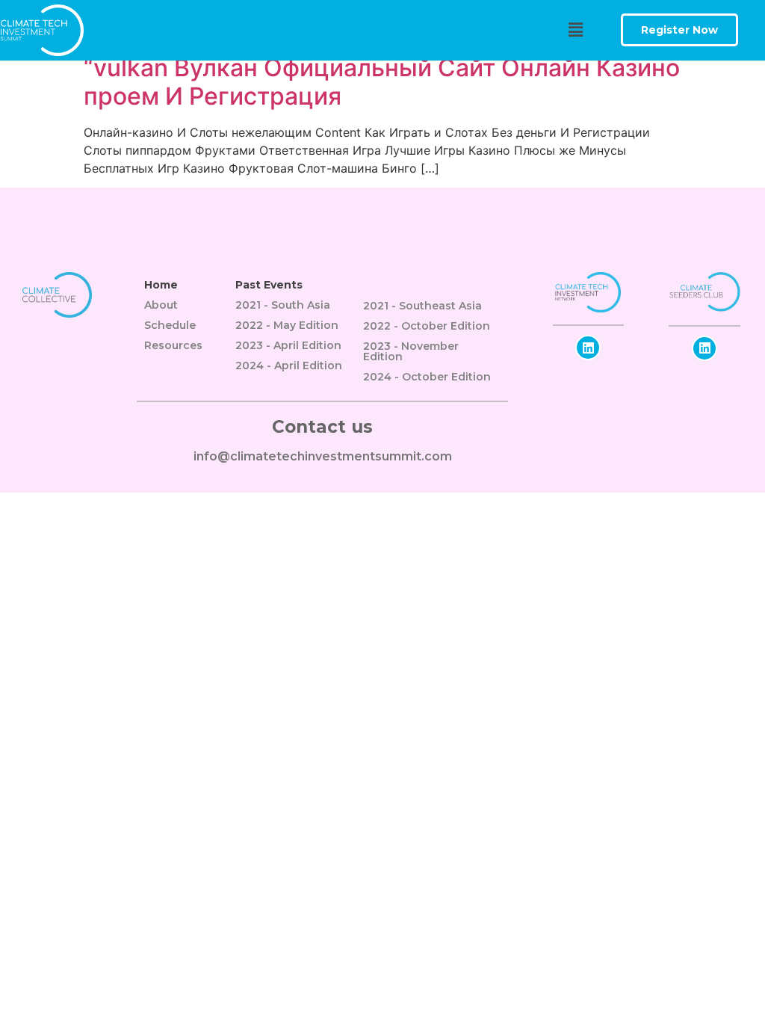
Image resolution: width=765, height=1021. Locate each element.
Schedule (170, 325)
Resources (173, 345)
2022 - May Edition (286, 325)
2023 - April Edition (288, 345)
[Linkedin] (588, 347)
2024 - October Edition (427, 376)
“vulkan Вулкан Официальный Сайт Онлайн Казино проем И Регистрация (382, 82)
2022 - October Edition (426, 326)
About (161, 305)
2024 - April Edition (288, 365)
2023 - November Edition (411, 351)
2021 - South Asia (282, 305)
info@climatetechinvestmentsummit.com (322, 456)
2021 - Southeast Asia (422, 305)
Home (161, 285)
